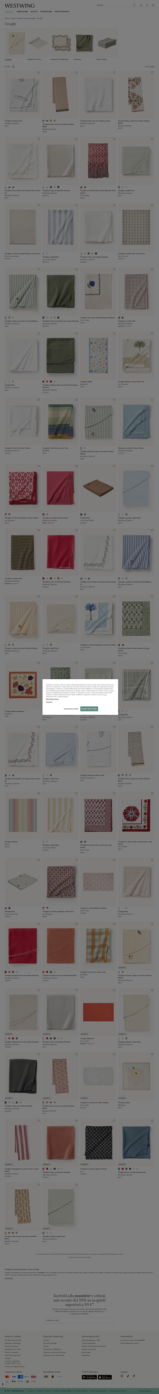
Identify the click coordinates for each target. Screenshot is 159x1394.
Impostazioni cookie (71, 709)
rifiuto (105, 695)
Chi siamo (49, 702)
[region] (80, 697)
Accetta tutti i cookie (89, 709)
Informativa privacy (52, 699)
